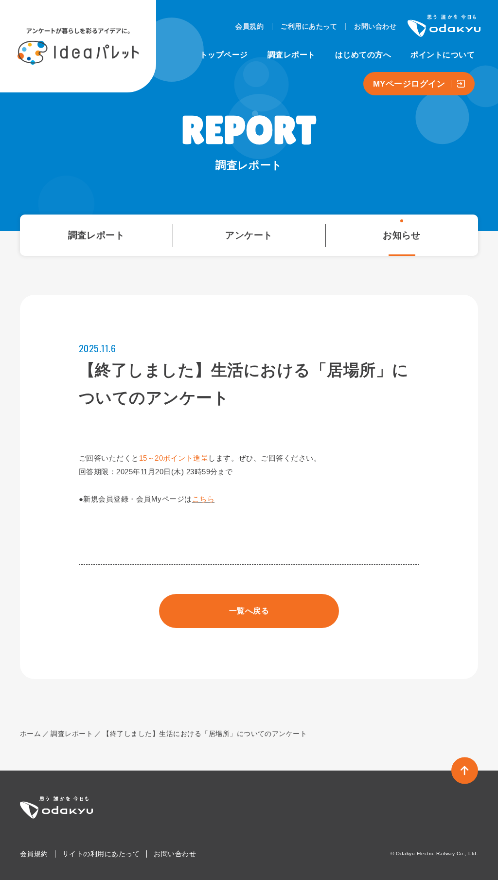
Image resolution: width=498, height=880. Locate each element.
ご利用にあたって (309, 26)
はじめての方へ (363, 55)
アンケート (248, 235)
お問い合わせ (375, 26)
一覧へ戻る (249, 611)
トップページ (224, 55)
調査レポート (291, 55)
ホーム (30, 733)
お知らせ (402, 235)
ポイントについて (442, 55)
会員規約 (249, 26)
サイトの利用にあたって (101, 854)
